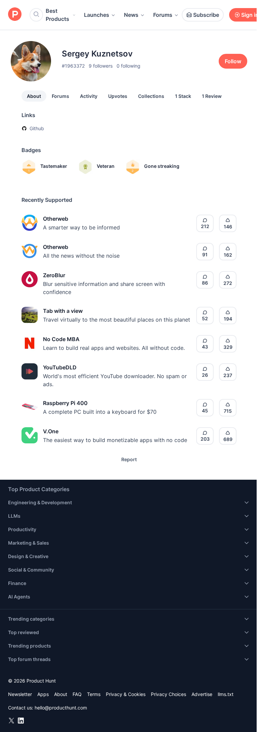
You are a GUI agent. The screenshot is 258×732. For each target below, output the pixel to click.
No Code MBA (61, 339)
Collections (151, 96)
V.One (50, 431)
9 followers (101, 66)
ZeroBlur (54, 275)
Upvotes (117, 96)
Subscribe (206, 14)
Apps (43, 694)
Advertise (201, 694)
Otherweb (55, 218)
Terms (93, 694)
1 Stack (183, 96)
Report (129, 459)
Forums (162, 14)
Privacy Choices (168, 694)
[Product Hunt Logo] (15, 14)
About (34, 96)
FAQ (77, 694)
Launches (96, 14)
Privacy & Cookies (125, 694)
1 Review (212, 96)
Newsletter (20, 694)
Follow (233, 61)
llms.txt (225, 694)
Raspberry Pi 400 (65, 403)
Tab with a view (63, 310)
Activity (88, 96)
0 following (128, 66)
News (131, 14)
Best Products (57, 14)
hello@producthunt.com (61, 707)
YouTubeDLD (60, 367)
